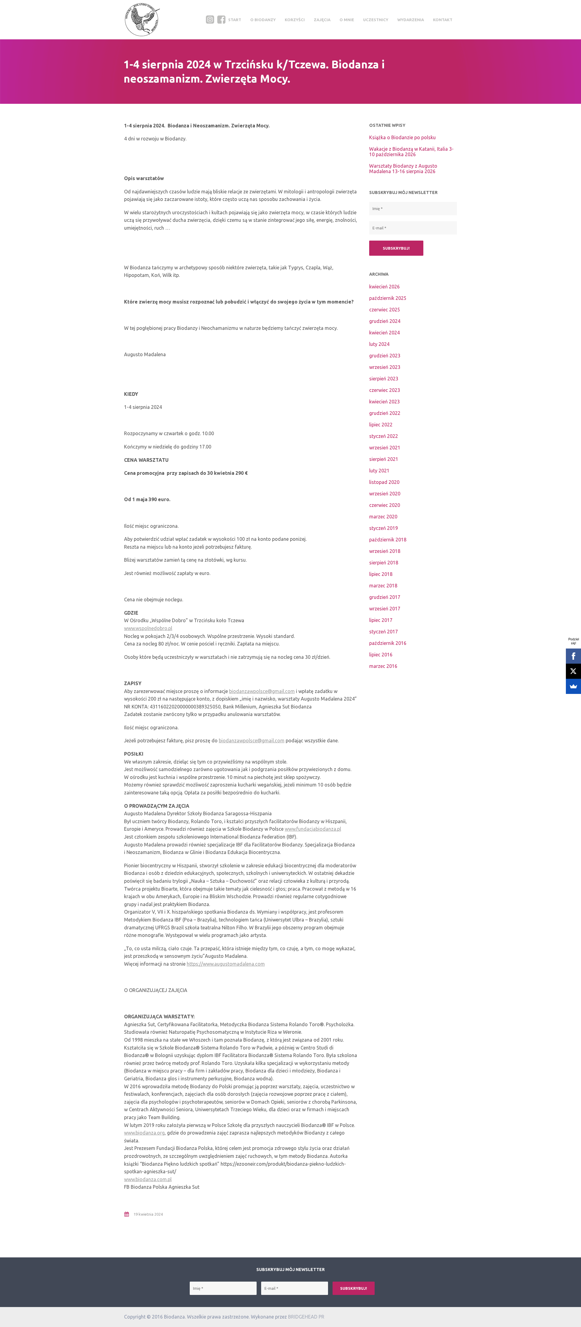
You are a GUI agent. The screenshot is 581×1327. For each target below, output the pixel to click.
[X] (573, 671)
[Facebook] (573, 656)
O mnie (347, 20)
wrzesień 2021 (384, 447)
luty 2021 (379, 470)
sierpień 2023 (383, 378)
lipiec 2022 (380, 424)
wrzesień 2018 (384, 551)
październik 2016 (387, 643)
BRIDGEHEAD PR (306, 1316)
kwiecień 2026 (384, 286)
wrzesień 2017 (384, 608)
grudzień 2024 (384, 321)
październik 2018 (387, 539)
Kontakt (442, 20)
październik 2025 (387, 298)
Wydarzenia (410, 20)
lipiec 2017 (380, 620)
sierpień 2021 (383, 459)
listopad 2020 (384, 482)
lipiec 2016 (380, 654)
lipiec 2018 (380, 574)
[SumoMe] (573, 686)
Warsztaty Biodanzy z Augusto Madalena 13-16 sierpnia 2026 (403, 168)
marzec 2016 (383, 666)
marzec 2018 (383, 585)
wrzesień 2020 (384, 493)
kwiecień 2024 (384, 332)
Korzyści (295, 20)
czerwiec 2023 (384, 390)
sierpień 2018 (383, 562)
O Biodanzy (263, 20)
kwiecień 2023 (384, 401)
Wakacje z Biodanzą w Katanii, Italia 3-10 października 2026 (411, 151)
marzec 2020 (383, 516)
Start (234, 20)
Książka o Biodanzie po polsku (402, 137)
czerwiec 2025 (384, 309)
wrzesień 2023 (384, 367)
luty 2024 (379, 344)
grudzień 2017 (384, 597)
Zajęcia (322, 20)
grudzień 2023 (384, 355)
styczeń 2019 (383, 528)
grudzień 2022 (384, 413)
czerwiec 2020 (384, 505)
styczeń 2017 (383, 631)
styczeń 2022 (383, 436)
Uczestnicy (375, 20)
